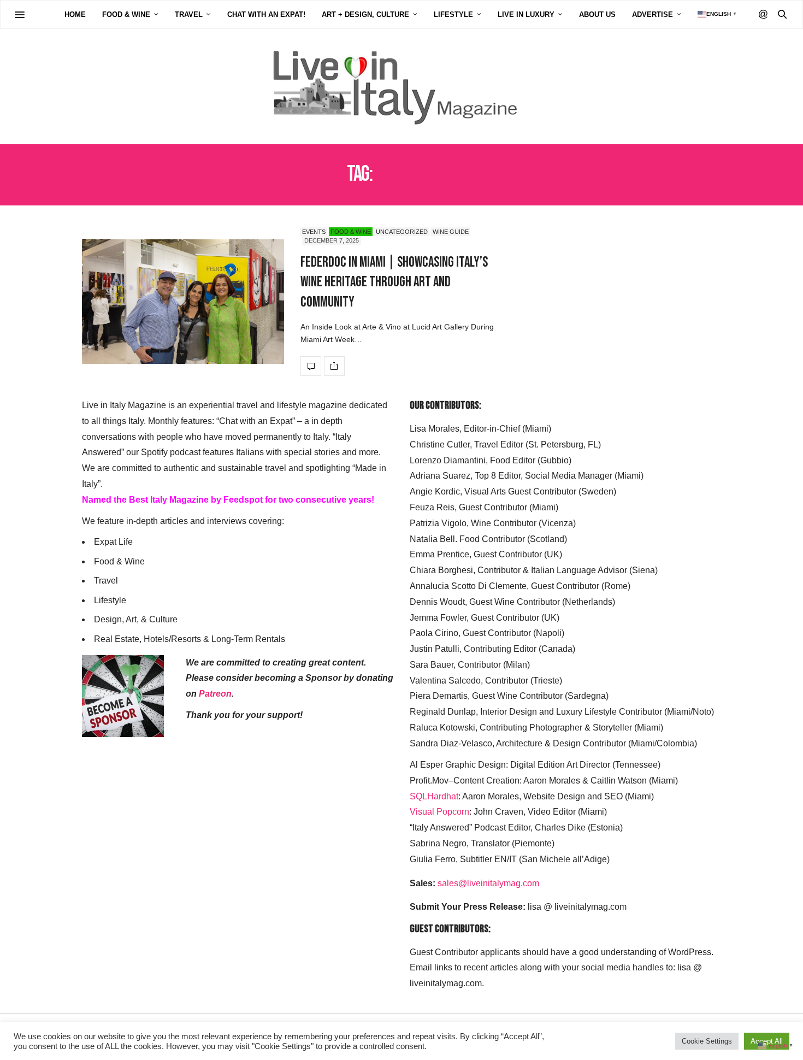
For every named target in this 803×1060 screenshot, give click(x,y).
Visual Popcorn (439, 811)
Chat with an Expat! (266, 14)
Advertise (652, 14)
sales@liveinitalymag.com (488, 883)
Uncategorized (402, 231)
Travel (189, 14)
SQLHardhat (434, 796)
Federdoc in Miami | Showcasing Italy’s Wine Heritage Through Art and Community (394, 282)
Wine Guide (451, 231)
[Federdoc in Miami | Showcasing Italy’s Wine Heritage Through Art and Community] (183, 301)
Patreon (215, 693)
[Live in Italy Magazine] (401, 86)
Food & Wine (126, 14)
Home (75, 14)
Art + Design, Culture (365, 14)
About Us (597, 14)
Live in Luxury (526, 14)
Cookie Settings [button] (707, 1041)
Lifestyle (453, 14)
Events (314, 231)
